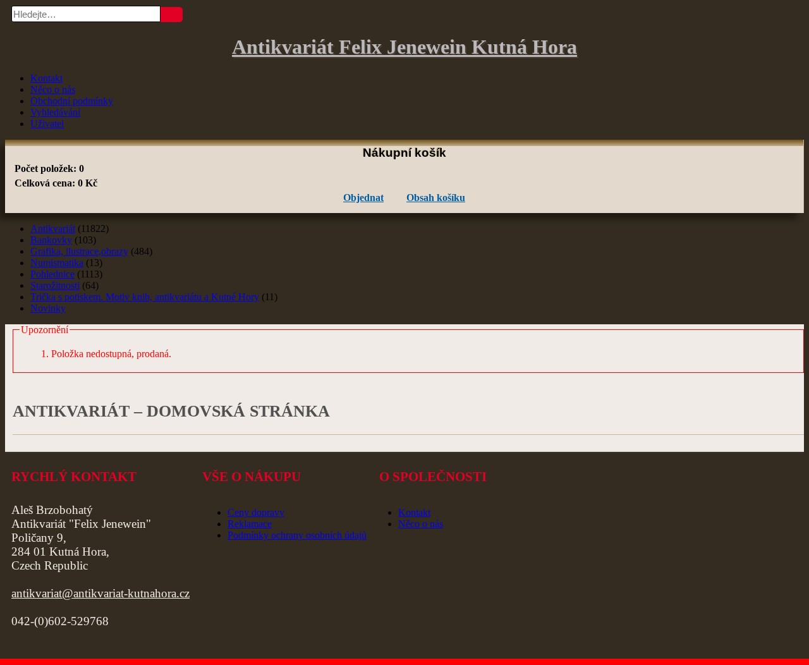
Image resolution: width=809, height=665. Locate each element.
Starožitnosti (55, 285)
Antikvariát (52, 228)
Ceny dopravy (256, 512)
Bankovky (51, 240)
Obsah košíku (435, 197)
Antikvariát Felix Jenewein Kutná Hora (404, 46)
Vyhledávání (55, 112)
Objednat (363, 197)
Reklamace (250, 523)
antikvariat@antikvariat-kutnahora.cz (100, 593)
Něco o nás (52, 89)
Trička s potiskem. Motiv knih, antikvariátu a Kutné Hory (144, 296)
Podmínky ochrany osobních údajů (297, 535)
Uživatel (47, 123)
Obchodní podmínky (71, 100)
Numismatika (56, 262)
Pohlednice (52, 274)
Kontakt (46, 78)
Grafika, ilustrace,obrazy (79, 251)
